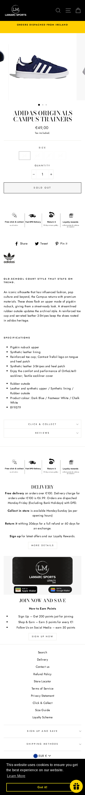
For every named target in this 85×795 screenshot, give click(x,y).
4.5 (37, 155)
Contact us (42, 666)
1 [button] (39, 105)
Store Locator (42, 681)
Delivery (42, 659)
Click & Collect (42, 424)
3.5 (24, 155)
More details (42, 545)
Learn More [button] (16, 776)
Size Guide (42, 710)
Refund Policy (42, 674)
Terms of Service (42, 688)
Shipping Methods (42, 744)
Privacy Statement (42, 695)
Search (42, 652)
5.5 (60, 155)
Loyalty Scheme (42, 717)
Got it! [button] (42, 787)
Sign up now (42, 636)
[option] (42, 25)
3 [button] (47, 105)
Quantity (42, 165)
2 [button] (43, 105)
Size (42, 147)
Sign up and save (42, 731)
